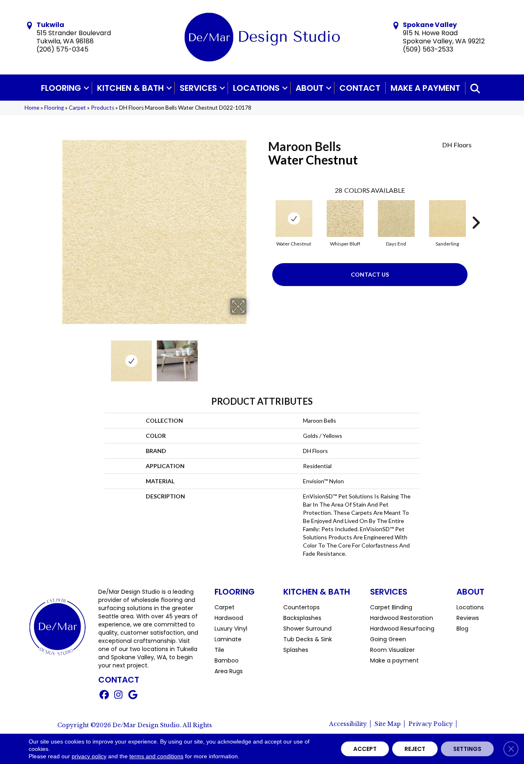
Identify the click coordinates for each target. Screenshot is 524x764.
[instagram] (118, 695)
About (309, 88)
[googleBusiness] (133, 695)
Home (32, 107)
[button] (86, 88)
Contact (359, 88)
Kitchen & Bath (130, 88)
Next (252, 357)
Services (198, 88)
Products (102, 107)
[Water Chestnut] (293, 218)
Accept (365, 749)
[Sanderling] (447, 218)
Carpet (77, 107)
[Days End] (396, 218)
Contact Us (370, 274)
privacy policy (89, 756)
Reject (414, 749)
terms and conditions (156, 756)
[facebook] (104, 695)
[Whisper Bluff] (345, 218)
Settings (467, 749)
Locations (256, 88)
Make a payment (425, 88)
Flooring (61, 88)
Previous (56, 357)
